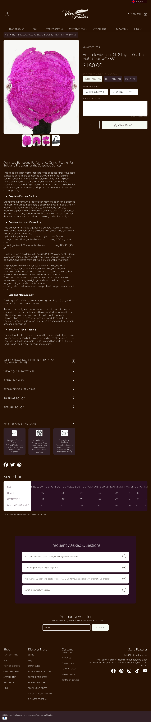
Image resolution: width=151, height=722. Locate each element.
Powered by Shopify (44, 715)
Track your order (37, 688)
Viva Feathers (91, 47)
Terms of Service (70, 680)
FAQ (30, 660)
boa (5, 660)
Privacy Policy (69, 674)
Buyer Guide (34, 666)
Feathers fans (11, 655)
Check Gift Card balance (41, 693)
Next (76, 87)
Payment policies (36, 682)
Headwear (9, 682)
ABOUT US (66, 657)
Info (6, 688)
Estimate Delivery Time (39, 671)
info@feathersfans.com (135, 655)
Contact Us (68, 663)
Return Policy (69, 669)
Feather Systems (12, 666)
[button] (135, 14)
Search (31, 655)
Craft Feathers (11, 671)
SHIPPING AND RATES (37, 677)
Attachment (10, 677)
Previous (7, 87)
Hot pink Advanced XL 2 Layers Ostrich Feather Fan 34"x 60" (44, 35)
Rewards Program (37, 699)
